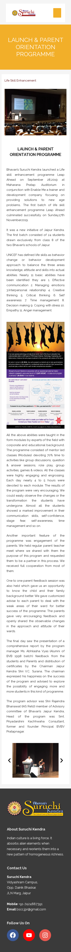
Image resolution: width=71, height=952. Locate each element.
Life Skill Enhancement (20, 80)
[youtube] (30, 935)
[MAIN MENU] (57, 12)
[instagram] (46, 935)
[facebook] (14, 935)
